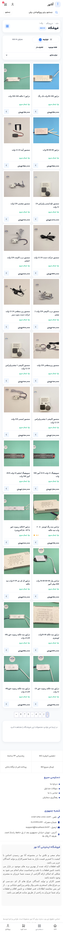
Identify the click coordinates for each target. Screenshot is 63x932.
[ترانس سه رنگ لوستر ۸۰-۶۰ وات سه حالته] (46, 507)
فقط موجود (52, 47)
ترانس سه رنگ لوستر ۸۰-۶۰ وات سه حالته (48, 528)
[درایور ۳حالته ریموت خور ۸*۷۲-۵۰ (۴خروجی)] (17, 507)
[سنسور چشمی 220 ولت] (17, 184)
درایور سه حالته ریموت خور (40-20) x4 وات (17, 636)
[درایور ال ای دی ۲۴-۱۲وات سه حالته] (17, 561)
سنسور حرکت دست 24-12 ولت (46, 258)
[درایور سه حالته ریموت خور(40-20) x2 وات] (17, 669)
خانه (57, 23)
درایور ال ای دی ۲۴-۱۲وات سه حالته (18, 582)
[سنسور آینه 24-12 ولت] (17, 130)
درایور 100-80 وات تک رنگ (48, 96)
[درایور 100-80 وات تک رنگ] (46, 77)
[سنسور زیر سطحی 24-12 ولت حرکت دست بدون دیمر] (17, 292)
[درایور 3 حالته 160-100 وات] (17, 77)
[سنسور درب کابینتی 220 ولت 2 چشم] (46, 292)
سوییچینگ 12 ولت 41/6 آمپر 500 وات (46, 474)
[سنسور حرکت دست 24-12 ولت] (46, 238)
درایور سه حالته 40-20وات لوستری (48, 636)
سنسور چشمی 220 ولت (20, 204)
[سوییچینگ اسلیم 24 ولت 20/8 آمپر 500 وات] (17, 453)
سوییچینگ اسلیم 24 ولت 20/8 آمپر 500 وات (18, 474)
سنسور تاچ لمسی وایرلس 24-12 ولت (47, 205)
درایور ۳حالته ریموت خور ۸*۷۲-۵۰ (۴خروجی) (20, 528)
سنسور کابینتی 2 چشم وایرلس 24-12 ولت (47, 421)
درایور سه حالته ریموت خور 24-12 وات (46, 690)
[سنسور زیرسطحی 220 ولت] (46, 346)
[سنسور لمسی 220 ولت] (17, 400)
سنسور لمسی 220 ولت (20, 419)
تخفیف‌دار (39, 47)
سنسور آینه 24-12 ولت (21, 150)
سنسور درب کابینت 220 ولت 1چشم (18, 259)
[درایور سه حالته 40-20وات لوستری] (46, 615)
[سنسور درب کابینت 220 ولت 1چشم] (17, 238)
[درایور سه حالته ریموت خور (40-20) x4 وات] (17, 615)
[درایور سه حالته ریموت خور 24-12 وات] (46, 669)
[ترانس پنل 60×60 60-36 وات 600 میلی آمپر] (46, 561)
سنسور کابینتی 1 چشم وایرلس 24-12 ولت (17, 367)
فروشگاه (49, 23)
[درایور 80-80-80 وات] (46, 130)
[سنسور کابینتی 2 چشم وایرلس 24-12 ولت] (46, 400)
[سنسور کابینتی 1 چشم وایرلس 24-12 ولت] (17, 346)
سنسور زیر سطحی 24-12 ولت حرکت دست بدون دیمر (18, 313)
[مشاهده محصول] (35, 111)
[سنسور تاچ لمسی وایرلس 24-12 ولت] (46, 184)
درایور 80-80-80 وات (51, 150)
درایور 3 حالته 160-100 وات (19, 96)
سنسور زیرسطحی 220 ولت (48, 365)
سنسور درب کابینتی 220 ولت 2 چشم (47, 313)
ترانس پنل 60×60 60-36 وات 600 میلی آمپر (47, 582)
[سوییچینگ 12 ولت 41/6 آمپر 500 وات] (46, 453)
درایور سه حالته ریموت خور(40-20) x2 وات (17, 690)
